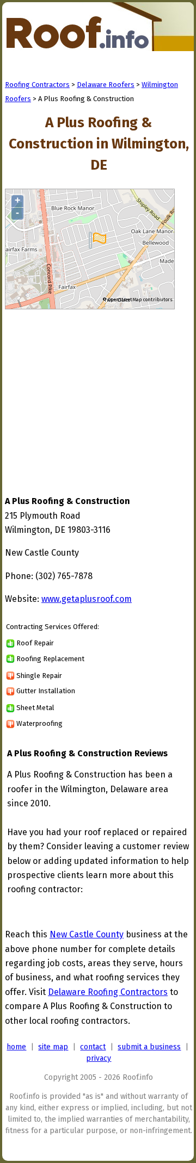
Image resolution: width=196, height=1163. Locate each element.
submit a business (149, 1047)
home (16, 1047)
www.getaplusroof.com (86, 599)
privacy (98, 1058)
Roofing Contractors (37, 84)
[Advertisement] (96, 392)
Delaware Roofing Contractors (108, 992)
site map (53, 1047)
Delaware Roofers (105, 84)
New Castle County (87, 934)
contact (93, 1047)
